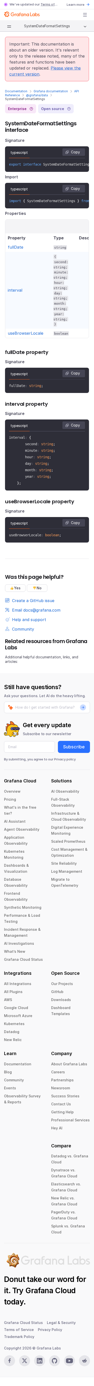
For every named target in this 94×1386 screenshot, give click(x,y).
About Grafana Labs (69, 1064)
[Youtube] (69, 1361)
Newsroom (60, 1088)
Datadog (11, 1032)
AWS (8, 1000)
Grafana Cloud (50, 1290)
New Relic (13, 1040)
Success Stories (65, 1096)
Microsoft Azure (18, 1016)
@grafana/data (37, 95)
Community (14, 1080)
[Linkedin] (39, 1361)
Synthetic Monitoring (22, 907)
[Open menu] (85, 15)
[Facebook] (9, 1361)
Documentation (16, 91)
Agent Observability (21, 829)
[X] (24, 1361)
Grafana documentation (51, 91)
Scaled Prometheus (68, 841)
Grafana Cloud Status (23, 959)
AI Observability (65, 791)
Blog (8, 1072)
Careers (58, 1072)
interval (15, 290)
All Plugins (13, 992)
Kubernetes (14, 1024)
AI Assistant (15, 821)
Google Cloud (16, 1008)
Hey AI (56, 1128)
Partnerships (62, 1080)
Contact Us (61, 1104)
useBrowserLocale (25, 333)
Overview (12, 791)
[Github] (54, 1361)
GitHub (57, 992)
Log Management (66, 871)
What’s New (14, 951)
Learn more (75, 5)
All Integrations (17, 984)
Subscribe (74, 746)
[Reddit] (84, 1361)
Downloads (61, 1000)
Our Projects (62, 984)
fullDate (15, 247)
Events (10, 1088)
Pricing (10, 799)
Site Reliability (64, 863)
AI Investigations (19, 943)
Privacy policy (65, 759)
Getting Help (62, 1112)
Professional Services (70, 1120)
